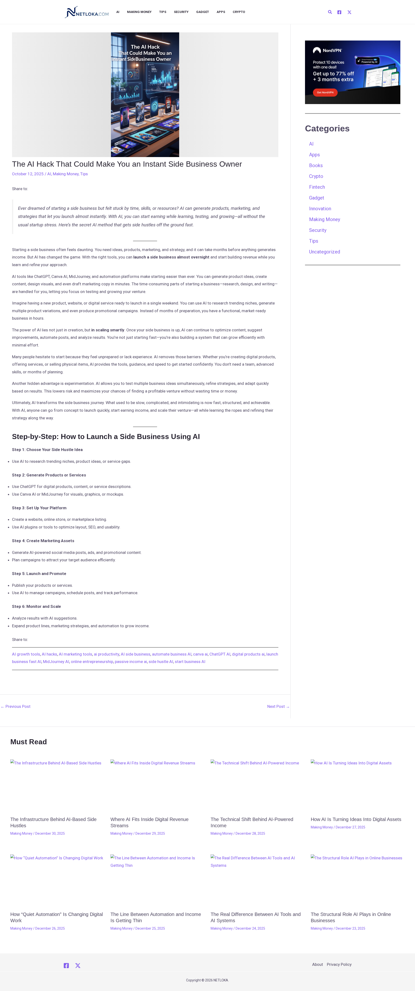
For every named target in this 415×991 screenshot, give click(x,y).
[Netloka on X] (78, 965)
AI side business (135, 654)
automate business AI (171, 654)
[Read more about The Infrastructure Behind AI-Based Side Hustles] (57, 785)
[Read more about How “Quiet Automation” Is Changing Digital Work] (57, 880)
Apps (221, 12)
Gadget (202, 12)
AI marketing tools (75, 654)
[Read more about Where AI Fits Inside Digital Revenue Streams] (157, 785)
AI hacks (49, 654)
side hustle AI (161, 661)
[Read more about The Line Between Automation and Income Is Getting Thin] (157, 880)
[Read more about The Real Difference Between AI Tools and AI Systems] (258, 880)
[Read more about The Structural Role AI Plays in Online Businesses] (358, 880)
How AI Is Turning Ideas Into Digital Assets (356, 819)
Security (181, 12)
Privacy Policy (339, 964)
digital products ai (248, 654)
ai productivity (106, 654)
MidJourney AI (56, 661)
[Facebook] (339, 12)
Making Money (139, 12)
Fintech (317, 187)
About (317, 964)
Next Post (278, 706)
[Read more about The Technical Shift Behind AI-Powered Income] (258, 785)
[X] (349, 12)
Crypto (239, 12)
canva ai (200, 654)
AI (117, 12)
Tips (162, 12)
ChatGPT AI (219, 654)
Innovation (320, 208)
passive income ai (131, 661)
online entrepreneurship (92, 661)
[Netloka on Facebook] (66, 965)
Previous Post (15, 706)
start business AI (190, 661)
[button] (330, 12)
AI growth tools (26, 654)
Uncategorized (324, 252)
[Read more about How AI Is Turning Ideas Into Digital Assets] (358, 785)
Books (316, 165)
